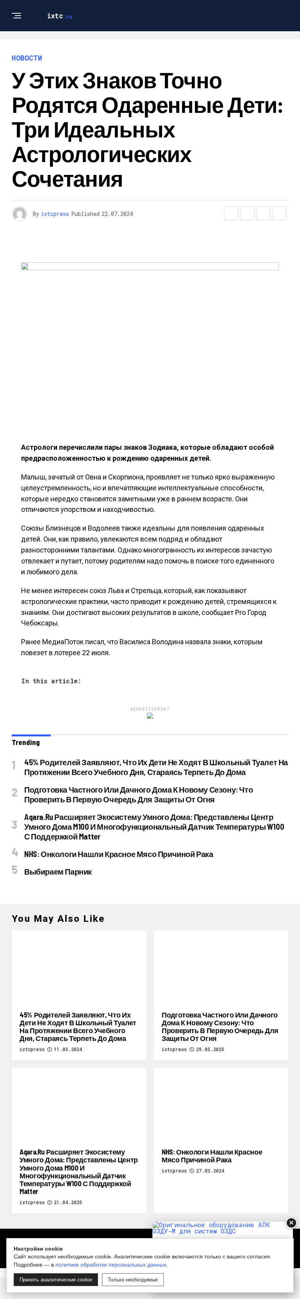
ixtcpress (55, 213)
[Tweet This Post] (247, 213)
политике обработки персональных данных (110, 1265)
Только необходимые (133, 1280)
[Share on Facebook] (231, 213)
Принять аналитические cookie (56, 1280)
